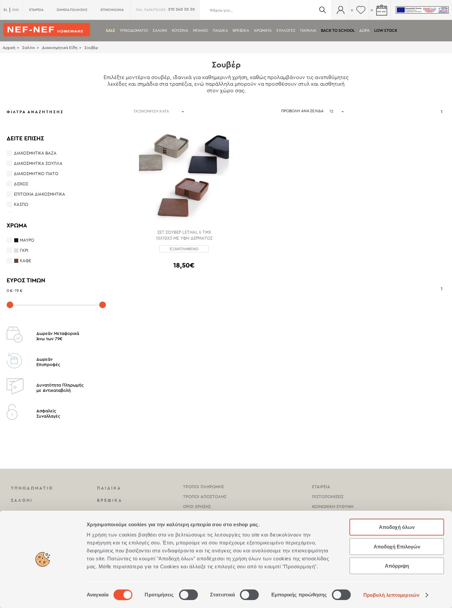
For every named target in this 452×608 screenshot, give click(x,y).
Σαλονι (160, 30)
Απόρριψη (397, 566)
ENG (15, 10)
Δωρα (364, 30)
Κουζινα (180, 30)
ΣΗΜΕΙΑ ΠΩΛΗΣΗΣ (72, 10)
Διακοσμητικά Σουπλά (38, 163)
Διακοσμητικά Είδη (59, 48)
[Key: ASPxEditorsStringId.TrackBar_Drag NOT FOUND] (10, 305)
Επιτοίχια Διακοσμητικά (39, 194)
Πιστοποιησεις (327, 496)
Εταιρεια (321, 487)
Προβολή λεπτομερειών (391, 595)
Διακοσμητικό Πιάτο (36, 173)
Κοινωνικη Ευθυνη (332, 506)
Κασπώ (21, 204)
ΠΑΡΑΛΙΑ (308, 30)
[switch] (188, 594)
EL (5, 10)
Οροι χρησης (197, 506)
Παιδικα (220, 30)
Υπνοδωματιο (134, 30)
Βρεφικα (241, 30)
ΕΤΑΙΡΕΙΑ (36, 10)
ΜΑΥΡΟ (27, 240)
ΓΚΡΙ (24, 250)
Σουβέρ (91, 48)
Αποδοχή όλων (397, 527)
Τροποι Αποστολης (204, 496)
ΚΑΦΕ (25, 260)
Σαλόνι (28, 48)
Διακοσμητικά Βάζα (35, 153)
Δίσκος (21, 184)
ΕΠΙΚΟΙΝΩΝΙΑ (112, 10)
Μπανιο (200, 30)
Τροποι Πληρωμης (203, 487)
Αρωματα (263, 30)
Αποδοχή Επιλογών (397, 546)
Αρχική (9, 48)
